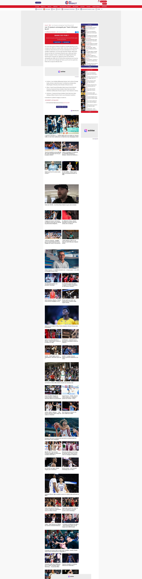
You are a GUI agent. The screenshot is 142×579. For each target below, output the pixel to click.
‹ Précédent (59, 106)
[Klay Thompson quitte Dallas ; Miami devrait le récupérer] (83, 81)
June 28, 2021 (66, 102)
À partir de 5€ (57, 42)
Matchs (49, 6)
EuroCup (87, 58)
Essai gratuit (66, 42)
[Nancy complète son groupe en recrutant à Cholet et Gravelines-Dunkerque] (83, 56)
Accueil (46, 25)
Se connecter (104, 1)
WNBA (99, 9)
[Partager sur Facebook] (76, 32)
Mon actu (43, 6)
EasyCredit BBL (89, 26)
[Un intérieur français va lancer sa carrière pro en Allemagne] (83, 28)
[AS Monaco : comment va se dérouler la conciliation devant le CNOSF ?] (83, 60)
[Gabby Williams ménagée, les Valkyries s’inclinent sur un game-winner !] (83, 52)
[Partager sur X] (78, 32)
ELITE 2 (59, 9)
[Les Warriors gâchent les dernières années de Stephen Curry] (83, 101)
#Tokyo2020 (55, 100)
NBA (54, 9)
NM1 (78, 9)
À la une (37, 6)
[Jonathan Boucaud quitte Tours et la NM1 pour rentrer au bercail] (83, 36)
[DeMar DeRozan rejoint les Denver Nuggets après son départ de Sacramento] (83, 64)
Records (88, 6)
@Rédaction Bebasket (51, 32)
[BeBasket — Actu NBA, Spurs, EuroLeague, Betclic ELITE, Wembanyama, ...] (71, 2)
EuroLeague (47, 9)
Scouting (82, 6)
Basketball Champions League (88, 9)
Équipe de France (96, 6)
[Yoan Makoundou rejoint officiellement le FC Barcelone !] (83, 40)
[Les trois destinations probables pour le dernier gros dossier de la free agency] (83, 32)
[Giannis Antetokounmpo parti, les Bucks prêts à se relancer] (83, 85)
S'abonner (104, 3)
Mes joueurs (75, 6)
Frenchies (55, 6)
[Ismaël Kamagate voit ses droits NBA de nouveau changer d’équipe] (83, 97)
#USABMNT (48, 100)
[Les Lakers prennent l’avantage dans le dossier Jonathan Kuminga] (83, 89)
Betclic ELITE (39, 9)
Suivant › (65, 106)
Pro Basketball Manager (65, 6)
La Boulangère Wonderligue (69, 9)
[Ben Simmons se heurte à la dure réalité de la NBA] (83, 105)
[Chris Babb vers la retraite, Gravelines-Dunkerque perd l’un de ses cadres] (83, 44)
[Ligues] (102, 9)
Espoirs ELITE (88, 54)
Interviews (104, 6)
